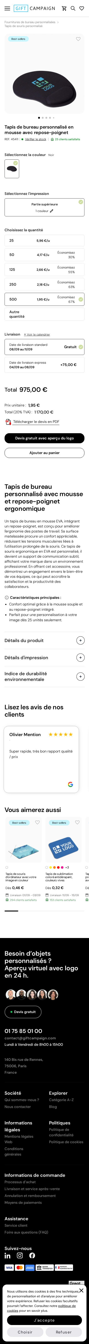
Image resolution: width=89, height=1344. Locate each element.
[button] (39, 118)
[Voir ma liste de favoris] (81, 8)
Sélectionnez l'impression (27, 193)
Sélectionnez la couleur (29, 155)
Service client (16, 1225)
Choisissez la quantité (24, 230)
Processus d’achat (20, 1182)
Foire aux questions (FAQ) (26, 1232)
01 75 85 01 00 (23, 1031)
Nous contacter (18, 1106)
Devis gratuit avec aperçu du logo (44, 438)
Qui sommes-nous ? (22, 1099)
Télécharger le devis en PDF (35, 421)
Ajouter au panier (44, 452)
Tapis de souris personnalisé (23, 26)
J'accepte (44, 1320)
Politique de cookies (66, 1142)
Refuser (64, 1332)
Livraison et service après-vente (32, 1188)
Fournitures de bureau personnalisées (30, 22)
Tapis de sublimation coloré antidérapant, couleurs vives (59, 877)
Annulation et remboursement (30, 1195)
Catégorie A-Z (61, 1099)
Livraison (27, 334)
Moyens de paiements (23, 1202)
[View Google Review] (70, 784)
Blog (53, 1106)
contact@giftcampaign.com (30, 1038)
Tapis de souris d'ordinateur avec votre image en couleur (20, 877)
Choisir (25, 1332)
